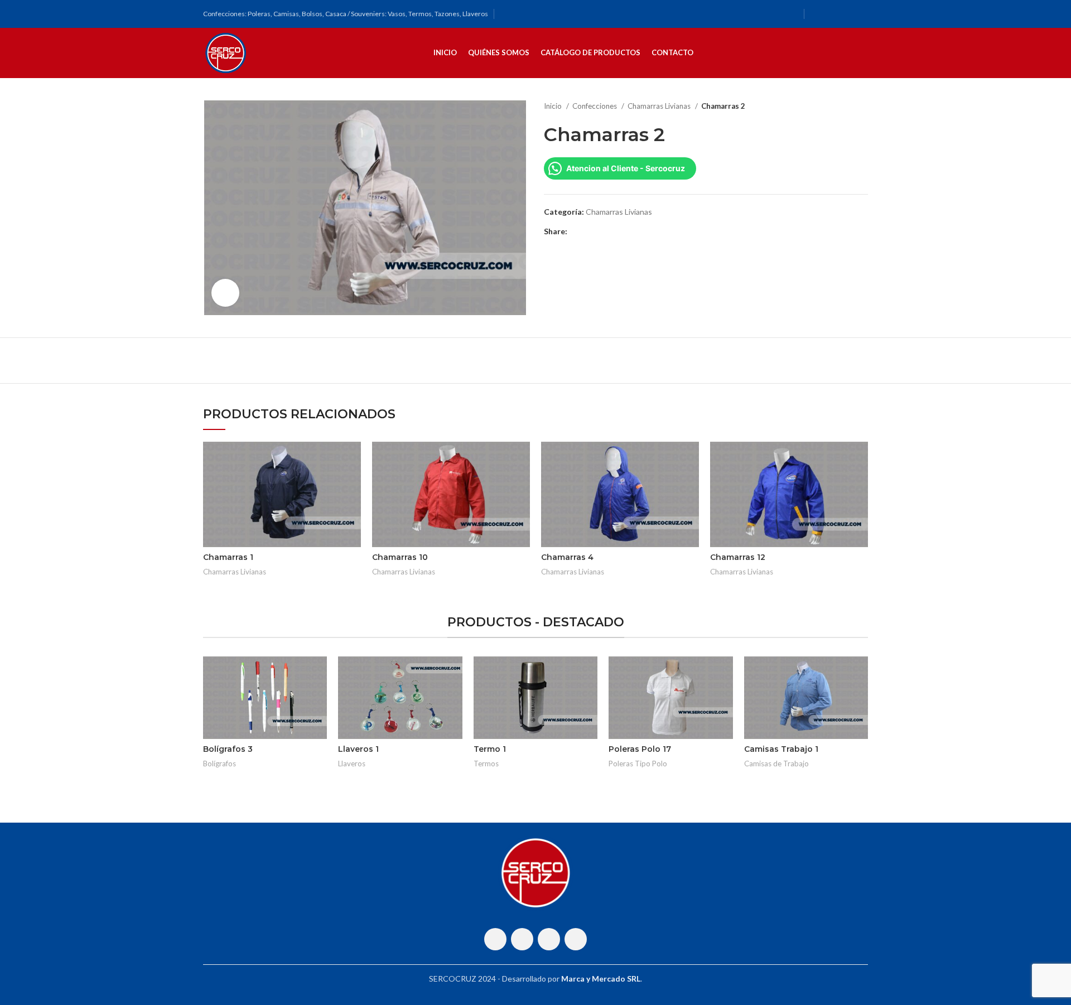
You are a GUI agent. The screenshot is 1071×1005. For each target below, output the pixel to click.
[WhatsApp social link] (846, 14)
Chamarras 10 (400, 557)
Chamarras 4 (567, 557)
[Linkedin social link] (615, 231)
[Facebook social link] (817, 14)
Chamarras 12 (737, 557)
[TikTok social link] (860, 14)
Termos (486, 763)
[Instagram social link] (831, 14)
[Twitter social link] (589, 231)
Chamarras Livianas (660, 106)
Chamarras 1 (228, 557)
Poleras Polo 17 (640, 749)
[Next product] (862, 106)
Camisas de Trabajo (776, 763)
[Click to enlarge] (225, 293)
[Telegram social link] (627, 231)
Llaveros (351, 763)
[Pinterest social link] (602, 231)
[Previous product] (840, 106)
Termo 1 (490, 749)
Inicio (553, 106)
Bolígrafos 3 (228, 749)
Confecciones (595, 106)
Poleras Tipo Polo (638, 763)
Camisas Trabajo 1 (781, 749)
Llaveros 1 (358, 749)
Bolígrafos (219, 763)
